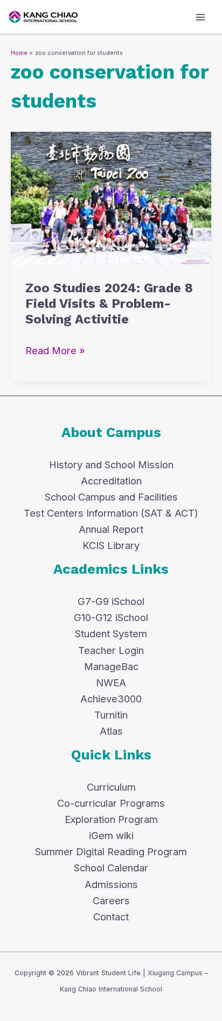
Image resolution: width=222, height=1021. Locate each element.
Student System (111, 633)
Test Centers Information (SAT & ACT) (111, 513)
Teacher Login (111, 650)
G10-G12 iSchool (111, 617)
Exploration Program (111, 819)
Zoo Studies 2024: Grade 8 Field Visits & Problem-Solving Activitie (109, 303)
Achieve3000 (111, 699)
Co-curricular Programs (111, 803)
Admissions (111, 884)
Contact (111, 917)
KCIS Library (111, 545)
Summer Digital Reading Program (111, 851)
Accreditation (111, 481)
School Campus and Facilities (111, 497)
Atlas (111, 731)
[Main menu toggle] (200, 17)
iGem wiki (111, 835)
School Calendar (111, 868)
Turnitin (111, 715)
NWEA (111, 682)
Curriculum (111, 787)
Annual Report (111, 529)
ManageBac (111, 666)
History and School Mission (111, 464)
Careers (111, 900)
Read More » (55, 349)
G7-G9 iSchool (111, 601)
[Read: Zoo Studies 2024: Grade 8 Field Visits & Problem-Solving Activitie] (111, 197)
